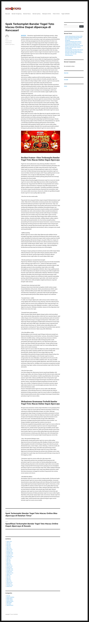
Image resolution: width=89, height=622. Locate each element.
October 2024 (9, 571)
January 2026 (9, 551)
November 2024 (9, 570)
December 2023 (9, 585)
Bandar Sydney (37, 13)
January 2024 (9, 583)
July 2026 (8, 543)
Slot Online (8, 604)
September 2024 (9, 572)
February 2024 (9, 582)
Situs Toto (66, 72)
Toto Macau (12, 44)
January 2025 (9, 567)
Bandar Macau (27, 13)
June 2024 (8, 577)
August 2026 (9, 541)
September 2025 (9, 556)
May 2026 (8, 545)
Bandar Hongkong (16, 13)
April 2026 (8, 547)
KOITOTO (23, 35)
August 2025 (9, 557)
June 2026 (8, 544)
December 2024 (9, 568)
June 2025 (8, 560)
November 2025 (9, 553)
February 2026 (9, 549)
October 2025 (9, 555)
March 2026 (9, 548)
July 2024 (8, 575)
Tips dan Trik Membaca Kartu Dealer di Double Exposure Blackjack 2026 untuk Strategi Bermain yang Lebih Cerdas (73, 43)
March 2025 (8, 564)
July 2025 (8, 559)
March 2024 (8, 581)
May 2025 (8, 562)
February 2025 (9, 566)
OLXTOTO (16, 614)
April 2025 (8, 563)
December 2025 (9, 552)
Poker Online (56, 13)
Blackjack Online (46, 13)
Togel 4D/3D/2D (65, 13)
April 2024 (8, 579)
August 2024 (9, 574)
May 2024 (8, 578)
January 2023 (9, 586)
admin (6, 39)
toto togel (66, 79)
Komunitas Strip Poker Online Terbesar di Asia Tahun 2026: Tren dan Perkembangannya (73, 54)
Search (65, 24)
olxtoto (65, 86)
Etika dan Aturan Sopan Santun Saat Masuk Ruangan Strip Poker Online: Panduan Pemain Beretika (74, 47)
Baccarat (7, 13)
